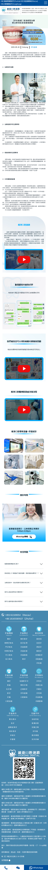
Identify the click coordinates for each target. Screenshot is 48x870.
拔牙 (9, 693)
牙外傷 (35, 731)
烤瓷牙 (39, 647)
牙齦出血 (39, 685)
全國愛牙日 (24, 681)
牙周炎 (39, 681)
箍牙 (24, 659)
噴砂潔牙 (12, 731)
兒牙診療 (35, 739)
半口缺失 (9, 655)
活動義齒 (39, 659)
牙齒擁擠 (24, 647)
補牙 (9, 681)
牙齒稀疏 (24, 655)
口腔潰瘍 (9, 701)
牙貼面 (39, 663)
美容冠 (39, 639)
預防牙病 (24, 685)
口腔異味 (24, 697)
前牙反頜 (24, 643)
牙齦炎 (39, 689)
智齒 (9, 685)
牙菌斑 (12, 739)
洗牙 (13, 723)
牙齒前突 (24, 651)
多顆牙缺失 (8, 651)
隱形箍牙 (24, 639)
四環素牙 (39, 655)
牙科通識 (34, 47)
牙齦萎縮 (39, 701)
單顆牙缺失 (8, 643)
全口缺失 (9, 659)
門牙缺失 (9, 647)
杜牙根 (9, 689)
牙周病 (39, 693)
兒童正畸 (35, 727)
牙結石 (12, 735)
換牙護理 (35, 735)
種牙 (9, 639)
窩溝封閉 (35, 723)
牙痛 (9, 697)
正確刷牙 (24, 689)
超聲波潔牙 (12, 727)
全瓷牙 (39, 643)
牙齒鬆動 (39, 697)
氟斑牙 (39, 651)
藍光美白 (12, 719)
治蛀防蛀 (35, 719)
